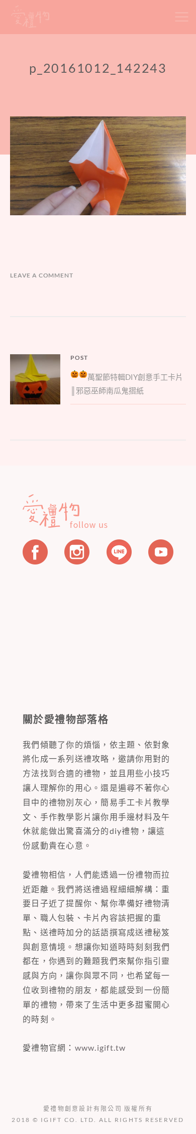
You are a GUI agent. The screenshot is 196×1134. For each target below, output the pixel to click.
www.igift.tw (100, 1047)
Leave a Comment (41, 275)
